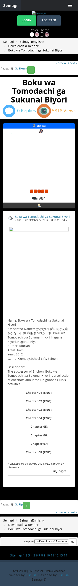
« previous (62, 63)
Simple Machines (55, 571)
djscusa (41, 125)
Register (48, 20)
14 (65, 555)
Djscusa (31, 575)
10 (48, 555)
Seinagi (10, 5)
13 (61, 555)
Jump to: (28, 541)
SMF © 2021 (36, 571)
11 (52, 555)
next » (73, 63)
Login (27, 20)
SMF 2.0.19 (20, 571)
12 (56, 555)
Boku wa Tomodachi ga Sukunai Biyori (42, 217)
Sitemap (16, 555)
